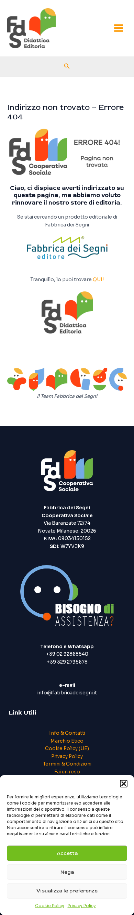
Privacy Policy (82, 905)
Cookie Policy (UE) (67, 748)
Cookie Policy (49, 905)
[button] (123, 783)
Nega (67, 872)
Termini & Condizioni (67, 764)
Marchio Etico (67, 741)
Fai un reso (67, 772)
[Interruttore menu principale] (118, 28)
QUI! (98, 280)
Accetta (67, 853)
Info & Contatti (67, 733)
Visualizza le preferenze (67, 891)
